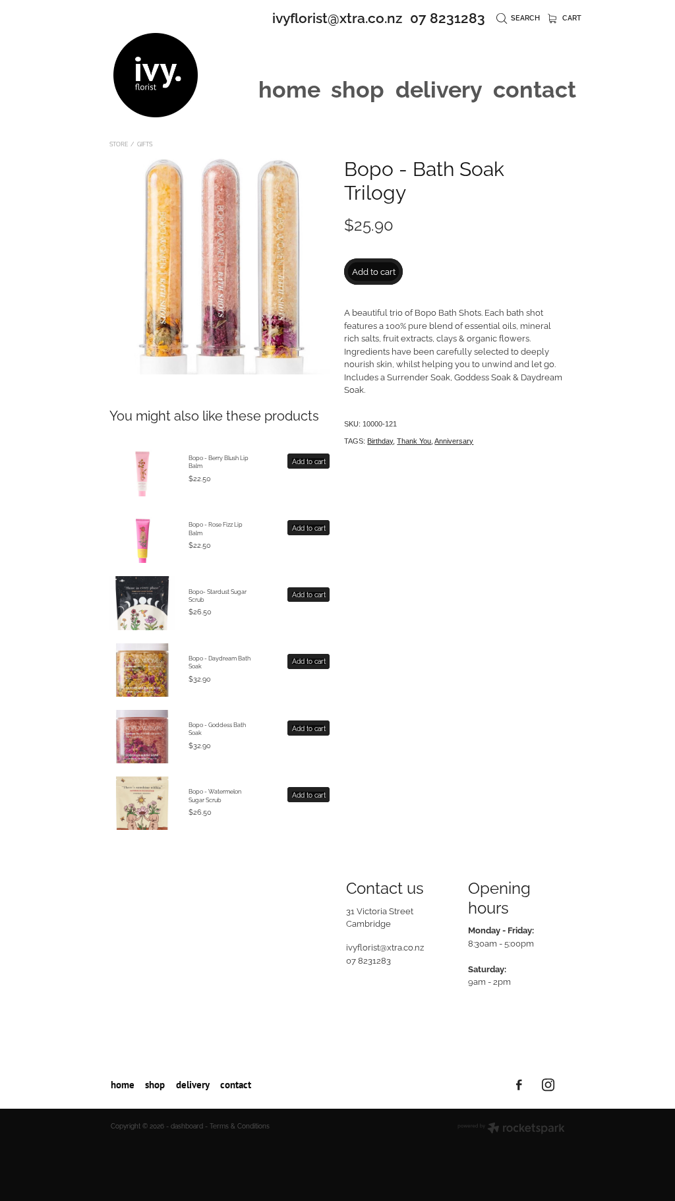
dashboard (187, 1125)
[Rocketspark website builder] (511, 1129)
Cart (570, 17)
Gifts (144, 144)
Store (118, 144)
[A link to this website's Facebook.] (519, 1084)
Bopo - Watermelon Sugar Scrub (215, 795)
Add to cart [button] (374, 271)
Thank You (414, 441)
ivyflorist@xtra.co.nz (337, 16)
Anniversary (453, 441)
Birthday (380, 441)
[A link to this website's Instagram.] (548, 1084)
